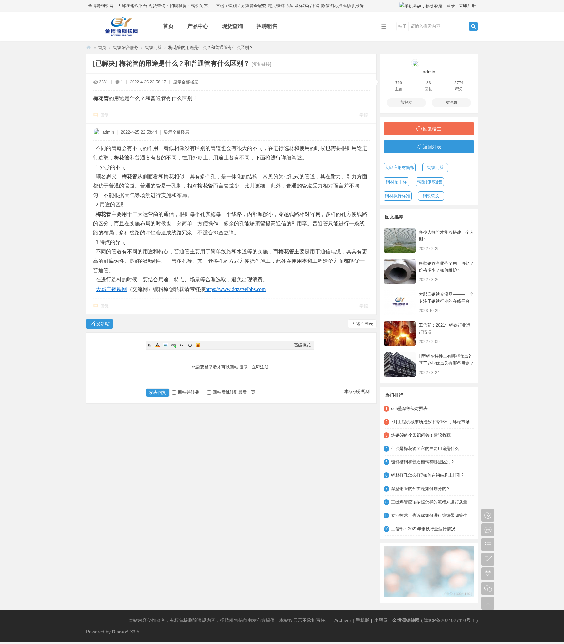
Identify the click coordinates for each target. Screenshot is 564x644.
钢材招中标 (396, 181)
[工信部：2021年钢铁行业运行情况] (400, 333)
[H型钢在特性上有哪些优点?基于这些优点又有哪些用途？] (400, 364)
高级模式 (302, 345)
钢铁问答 (153, 47)
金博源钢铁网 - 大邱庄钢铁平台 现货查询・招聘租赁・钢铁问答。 (150, 5)
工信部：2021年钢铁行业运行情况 (423, 528)
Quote (182, 345)
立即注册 (467, 5)
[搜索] (473, 26)
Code (190, 345)
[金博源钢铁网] (119, 36)
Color (157, 345)
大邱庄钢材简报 (400, 167)
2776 (458, 83)
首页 (168, 26)
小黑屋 (381, 620)
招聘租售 (267, 26)
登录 (450, 5)
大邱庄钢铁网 (111, 289)
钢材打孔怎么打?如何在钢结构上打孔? (427, 475)
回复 (104, 115)
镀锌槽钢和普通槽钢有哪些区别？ (423, 461)
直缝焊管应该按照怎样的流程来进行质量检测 (432, 502)
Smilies (198, 345)
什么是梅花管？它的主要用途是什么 (425, 448)
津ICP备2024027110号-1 (449, 620)
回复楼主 (432, 128)
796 (398, 83)
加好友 (406, 102)
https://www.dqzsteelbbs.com (235, 289)
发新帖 (103, 323)
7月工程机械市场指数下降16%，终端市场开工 (432, 421)
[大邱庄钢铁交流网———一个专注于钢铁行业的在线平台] (400, 302)
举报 (363, 115)
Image (165, 345)
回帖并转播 (188, 392)
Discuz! (120, 631)
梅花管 (101, 98)
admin (108, 132)
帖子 (402, 26)
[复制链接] (261, 64)
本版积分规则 (357, 391)
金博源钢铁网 (88, 47)
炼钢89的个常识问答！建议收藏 (421, 435)
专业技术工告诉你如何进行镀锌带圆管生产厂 (432, 515)
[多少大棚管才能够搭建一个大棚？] (400, 240)
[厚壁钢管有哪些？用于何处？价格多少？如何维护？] (400, 271)
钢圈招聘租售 (430, 181)
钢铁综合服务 (125, 47)
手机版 (362, 620)
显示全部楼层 (185, 82)
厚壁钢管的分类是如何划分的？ (420, 488)
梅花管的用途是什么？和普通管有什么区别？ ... (213, 47)
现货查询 (232, 26)
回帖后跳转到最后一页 (234, 392)
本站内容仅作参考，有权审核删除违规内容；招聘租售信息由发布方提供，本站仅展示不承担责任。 (229, 620)
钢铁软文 (431, 195)
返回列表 (364, 323)
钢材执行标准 (397, 195)
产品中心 (197, 26)
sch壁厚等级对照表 (409, 408)
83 (428, 83)
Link (173, 345)
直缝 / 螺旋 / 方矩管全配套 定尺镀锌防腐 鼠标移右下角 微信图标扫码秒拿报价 (290, 5)
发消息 (451, 102)
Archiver (342, 620)
